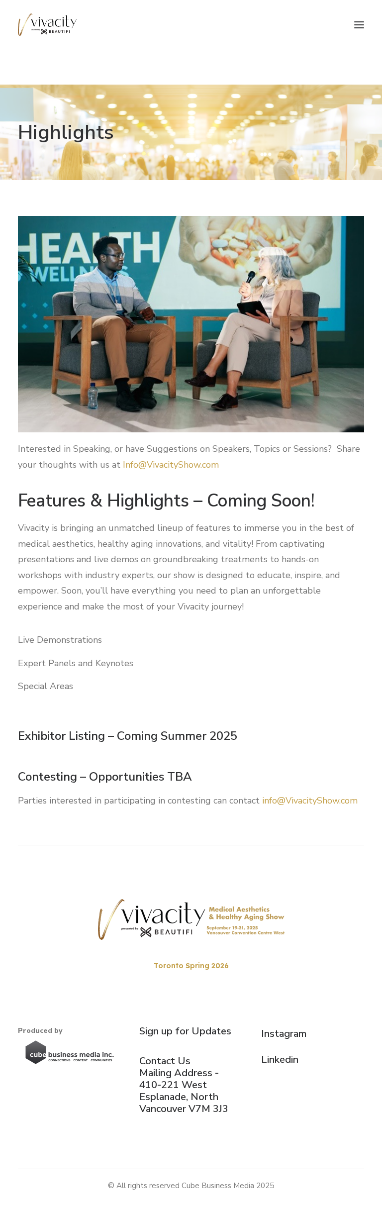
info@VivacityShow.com (310, 801)
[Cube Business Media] (69, 1052)
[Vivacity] (47, 24)
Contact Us (165, 1061)
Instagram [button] (283, 1033)
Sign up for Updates (185, 1031)
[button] (359, 24)
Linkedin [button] (279, 1059)
